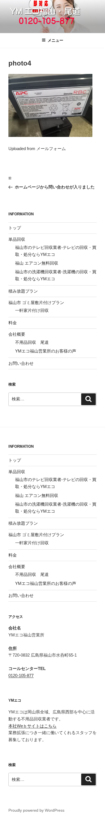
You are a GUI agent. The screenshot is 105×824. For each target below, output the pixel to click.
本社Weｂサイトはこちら (32, 725)
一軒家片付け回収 (32, 310)
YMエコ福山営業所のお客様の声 (45, 351)
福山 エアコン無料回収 (36, 263)
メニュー (55, 40)
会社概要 (16, 334)
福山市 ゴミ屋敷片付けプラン (36, 302)
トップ (14, 227)
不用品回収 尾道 (32, 342)
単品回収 (16, 239)
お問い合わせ (21, 363)
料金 (12, 322)
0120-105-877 (21, 675)
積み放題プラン (23, 291)
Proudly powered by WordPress (36, 810)
